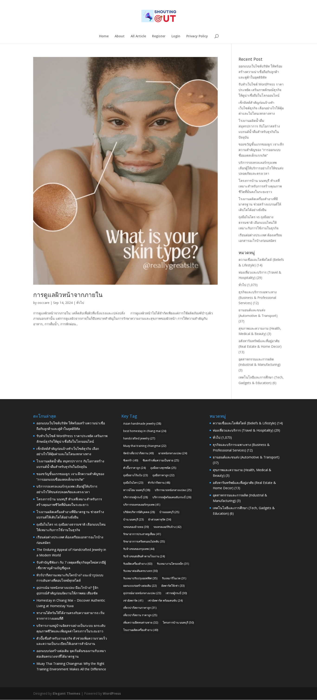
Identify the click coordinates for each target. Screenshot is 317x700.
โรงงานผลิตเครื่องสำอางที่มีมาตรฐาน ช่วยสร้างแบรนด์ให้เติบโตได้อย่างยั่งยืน (260, 204)
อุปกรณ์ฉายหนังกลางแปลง (142, 593)
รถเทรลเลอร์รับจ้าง (167, 527)
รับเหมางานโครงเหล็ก (173, 564)
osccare (43, 302)
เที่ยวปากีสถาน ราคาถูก (140, 615)
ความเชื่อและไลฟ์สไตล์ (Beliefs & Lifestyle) (244, 423)
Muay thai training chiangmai (144, 446)
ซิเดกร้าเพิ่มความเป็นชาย (161, 460)
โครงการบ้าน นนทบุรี (178, 622)
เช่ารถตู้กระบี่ (176, 593)
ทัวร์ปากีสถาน (159, 483)
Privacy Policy (197, 36)
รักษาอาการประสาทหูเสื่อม (142, 534)
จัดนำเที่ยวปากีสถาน (138, 453)
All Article (138, 36)
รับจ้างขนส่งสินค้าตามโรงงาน (144, 556)
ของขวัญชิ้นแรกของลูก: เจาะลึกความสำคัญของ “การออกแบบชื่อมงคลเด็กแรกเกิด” (261, 150)
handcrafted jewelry (139, 438)
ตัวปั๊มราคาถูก (134, 468)
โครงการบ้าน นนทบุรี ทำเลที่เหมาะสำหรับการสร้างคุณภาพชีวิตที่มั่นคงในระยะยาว (260, 186)
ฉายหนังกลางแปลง (172, 453)
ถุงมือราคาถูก (163, 475)
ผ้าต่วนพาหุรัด (159, 519)
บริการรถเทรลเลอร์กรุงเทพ (141, 505)
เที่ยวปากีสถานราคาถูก (139, 608)
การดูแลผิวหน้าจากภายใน (68, 294)
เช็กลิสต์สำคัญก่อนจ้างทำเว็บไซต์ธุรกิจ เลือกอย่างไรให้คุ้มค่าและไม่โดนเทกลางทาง (261, 108)
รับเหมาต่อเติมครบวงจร (140, 571)
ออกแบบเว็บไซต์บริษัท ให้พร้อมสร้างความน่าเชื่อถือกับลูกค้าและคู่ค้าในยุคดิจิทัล (260, 71)
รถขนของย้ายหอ (136, 527)
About (120, 36)
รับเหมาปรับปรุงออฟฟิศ (140, 578)
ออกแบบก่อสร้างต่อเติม (140, 586)
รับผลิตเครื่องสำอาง (137, 564)
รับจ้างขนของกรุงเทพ (138, 549)
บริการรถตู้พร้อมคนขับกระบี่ (171, 497)
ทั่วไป (80, 302)
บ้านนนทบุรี (169, 512)
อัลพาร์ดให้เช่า (172, 586)
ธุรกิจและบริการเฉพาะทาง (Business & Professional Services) (258, 297)
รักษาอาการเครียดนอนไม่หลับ (144, 541)
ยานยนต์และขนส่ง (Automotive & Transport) (246, 457)
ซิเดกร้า (130, 460)
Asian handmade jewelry (142, 424)
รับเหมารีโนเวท (174, 578)
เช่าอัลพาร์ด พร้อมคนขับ (165, 600)
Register (158, 36)
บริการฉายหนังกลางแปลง (173, 490)
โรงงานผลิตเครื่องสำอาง (140, 630)
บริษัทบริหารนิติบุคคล (139, 512)
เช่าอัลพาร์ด (133, 600)
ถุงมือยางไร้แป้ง (135, 475)
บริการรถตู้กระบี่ (135, 497)
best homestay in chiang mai (144, 431)
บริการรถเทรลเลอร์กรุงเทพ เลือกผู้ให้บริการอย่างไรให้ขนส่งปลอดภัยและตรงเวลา (261, 168)
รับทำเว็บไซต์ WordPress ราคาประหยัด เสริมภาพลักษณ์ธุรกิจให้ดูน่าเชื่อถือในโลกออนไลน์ (261, 90)
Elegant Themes (66, 693)
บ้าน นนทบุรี (133, 519)
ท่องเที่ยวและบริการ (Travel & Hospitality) (243, 430)
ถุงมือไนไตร (133, 483)
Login (175, 36)
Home (104, 36)
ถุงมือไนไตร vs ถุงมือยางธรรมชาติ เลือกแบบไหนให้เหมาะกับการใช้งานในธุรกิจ (258, 222)
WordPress (112, 693)
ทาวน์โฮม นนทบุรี (136, 490)
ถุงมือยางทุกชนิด (163, 468)
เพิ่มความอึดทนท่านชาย (140, 622)
